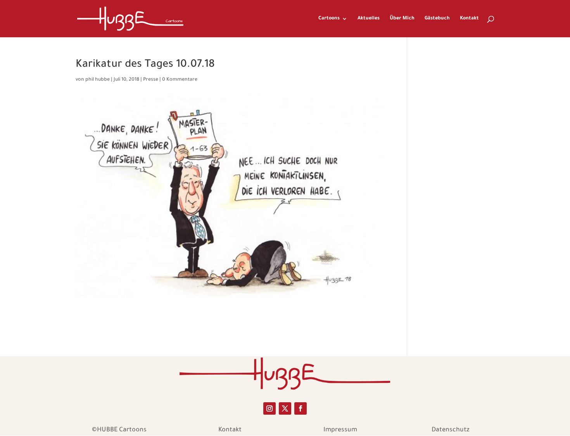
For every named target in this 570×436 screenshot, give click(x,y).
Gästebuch (437, 18)
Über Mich (402, 18)
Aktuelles (369, 18)
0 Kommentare (179, 80)
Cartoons (329, 18)
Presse (150, 80)
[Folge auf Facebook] (300, 408)
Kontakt (469, 18)
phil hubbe (97, 80)
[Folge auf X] (285, 408)
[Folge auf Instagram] (269, 408)
